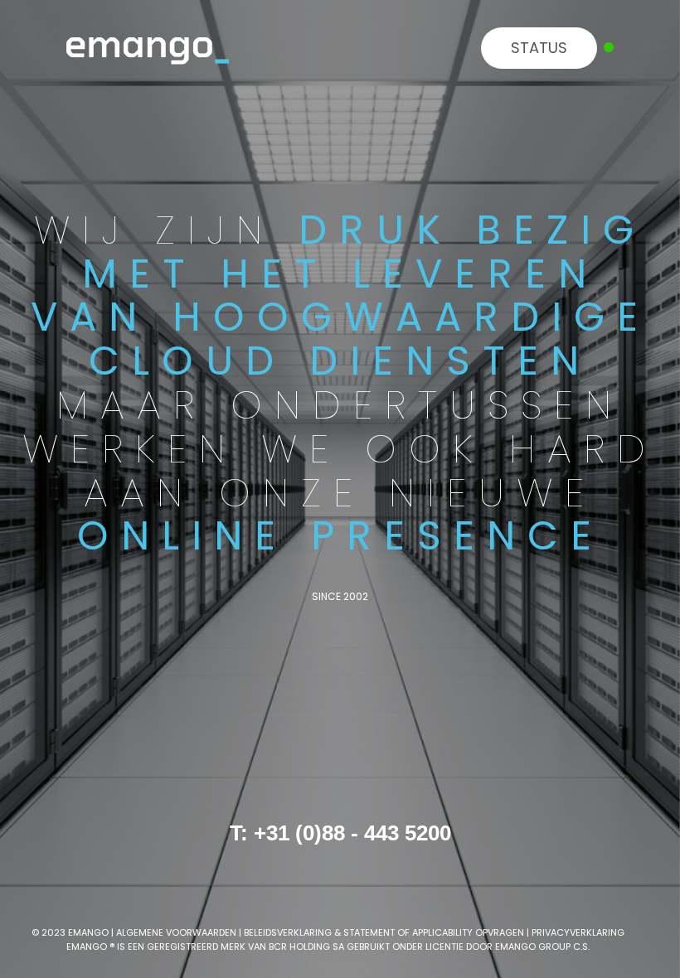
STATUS (539, 47)
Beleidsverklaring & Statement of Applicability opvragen (384, 932)
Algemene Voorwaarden (176, 932)
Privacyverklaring (578, 932)
